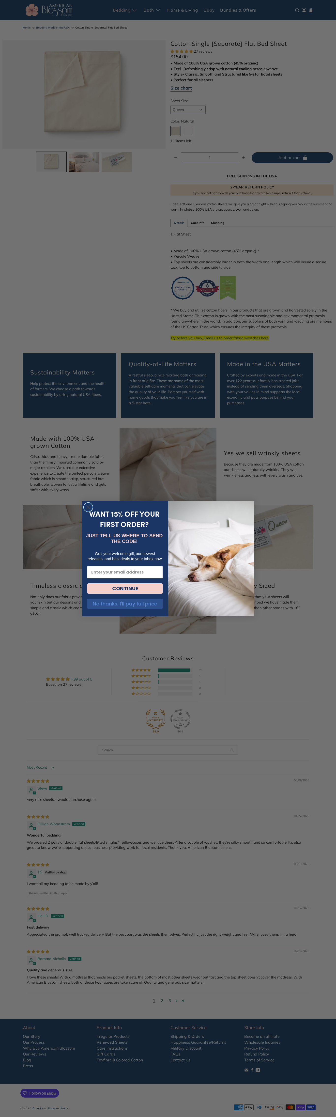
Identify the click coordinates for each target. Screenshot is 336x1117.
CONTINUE (125, 588)
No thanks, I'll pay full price (125, 603)
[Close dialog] (88, 507)
